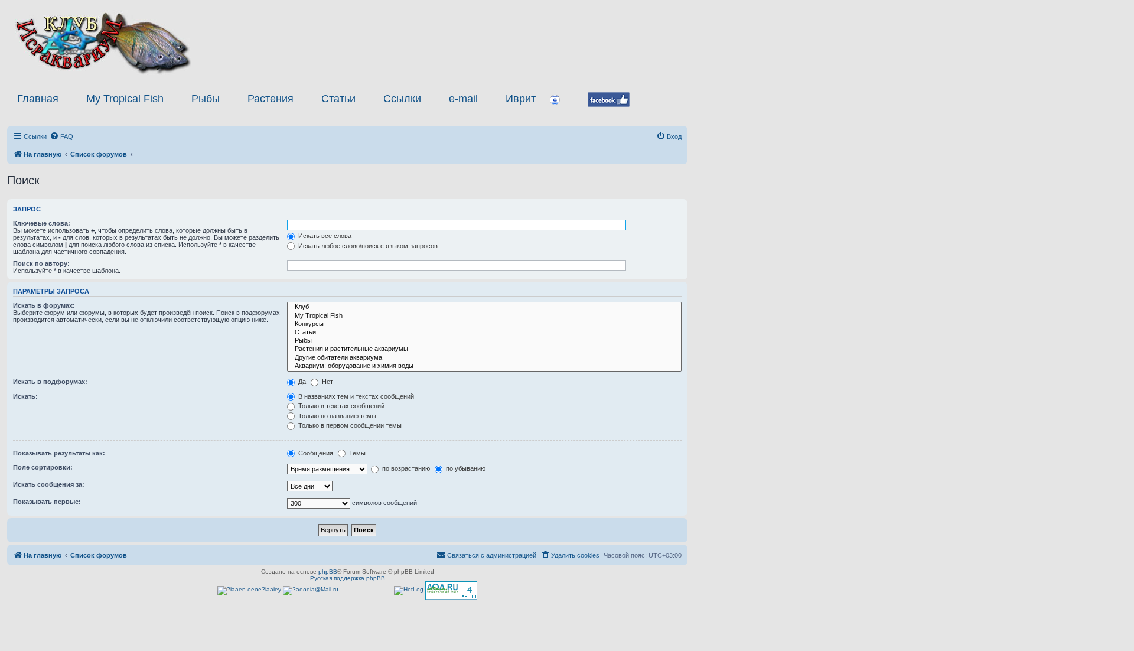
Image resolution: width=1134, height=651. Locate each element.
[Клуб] (484, 307)
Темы (356, 453)
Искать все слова (323, 235)
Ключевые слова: (41, 223)
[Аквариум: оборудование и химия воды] (484, 366)
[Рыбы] (484, 341)
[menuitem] (61, 136)
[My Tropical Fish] (484, 316)
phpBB (327, 571)
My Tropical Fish (125, 99)
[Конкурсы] (484, 324)
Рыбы (205, 99)
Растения (270, 99)
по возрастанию (405, 468)
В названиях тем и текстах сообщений (355, 396)
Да (301, 381)
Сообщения (314, 453)
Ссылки (402, 99)
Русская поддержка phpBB (347, 578)
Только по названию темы (336, 415)
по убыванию (464, 468)
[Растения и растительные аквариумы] (484, 349)
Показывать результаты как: (59, 453)
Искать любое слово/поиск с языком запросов (367, 245)
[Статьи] (484, 332)
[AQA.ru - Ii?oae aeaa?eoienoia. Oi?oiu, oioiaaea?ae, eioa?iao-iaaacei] (451, 590)
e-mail (463, 99)
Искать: (25, 396)
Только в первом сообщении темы (349, 425)
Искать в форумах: (44, 305)
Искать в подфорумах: (50, 381)
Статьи (338, 99)
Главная (37, 99)
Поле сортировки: (43, 467)
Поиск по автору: (41, 263)
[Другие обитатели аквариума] (484, 358)
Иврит (521, 99)
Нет (326, 381)
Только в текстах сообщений (340, 405)
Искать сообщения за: (48, 484)
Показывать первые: (47, 501)
